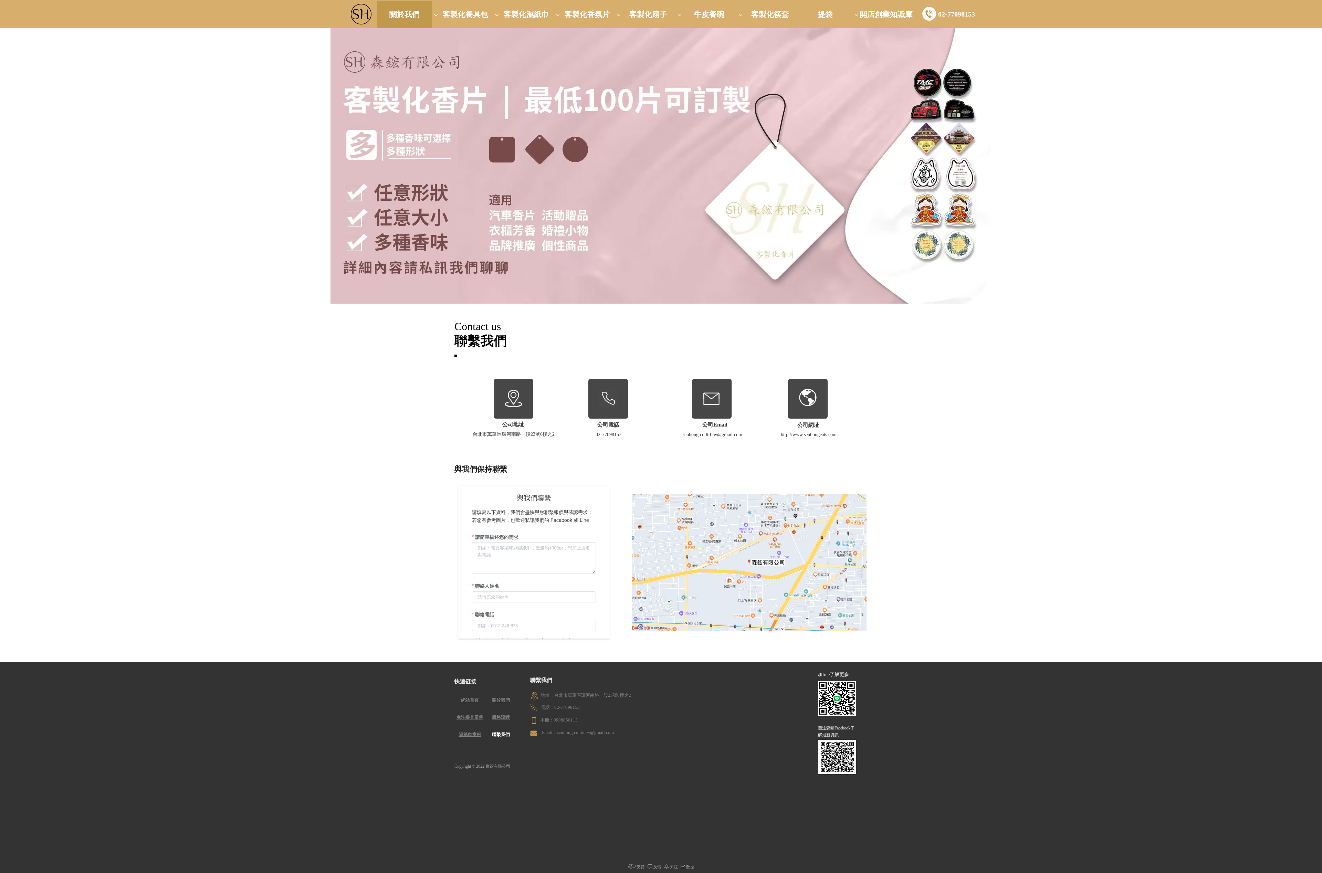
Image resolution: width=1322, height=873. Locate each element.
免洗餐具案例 (470, 717)
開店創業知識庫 (886, 14)
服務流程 (501, 717)
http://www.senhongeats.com (809, 434)
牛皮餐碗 (709, 14)
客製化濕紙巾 (526, 14)
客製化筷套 (770, 14)
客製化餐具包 (465, 14)
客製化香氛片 (587, 14)
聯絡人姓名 (487, 585)
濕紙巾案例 (470, 734)
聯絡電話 (484, 614)
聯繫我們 (501, 734)
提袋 (825, 14)
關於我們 (404, 14)
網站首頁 (470, 700)
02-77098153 (956, 14)
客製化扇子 (648, 14)
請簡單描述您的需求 (496, 536)
